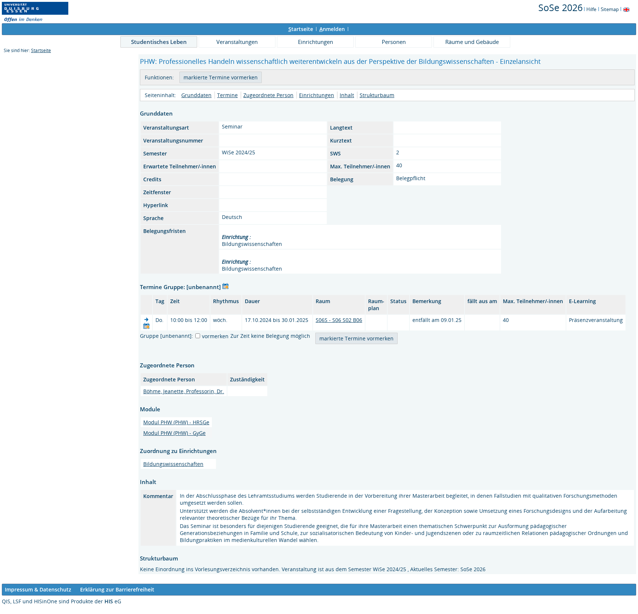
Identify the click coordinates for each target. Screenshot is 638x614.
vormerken (215, 336)
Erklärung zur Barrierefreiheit (117, 589)
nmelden (332, 28)
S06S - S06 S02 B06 (339, 319)
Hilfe (591, 9)
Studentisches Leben (159, 41)
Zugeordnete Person (268, 95)
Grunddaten (196, 95)
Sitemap (610, 9)
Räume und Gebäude (472, 41)
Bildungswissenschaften (173, 463)
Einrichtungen (315, 41)
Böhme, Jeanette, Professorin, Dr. (183, 391)
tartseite (300, 28)
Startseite (41, 50)
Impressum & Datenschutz (38, 589)
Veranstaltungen (237, 41)
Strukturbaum (377, 95)
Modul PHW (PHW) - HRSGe (176, 422)
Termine (227, 95)
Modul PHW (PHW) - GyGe (174, 432)
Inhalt (347, 95)
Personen (394, 41)
